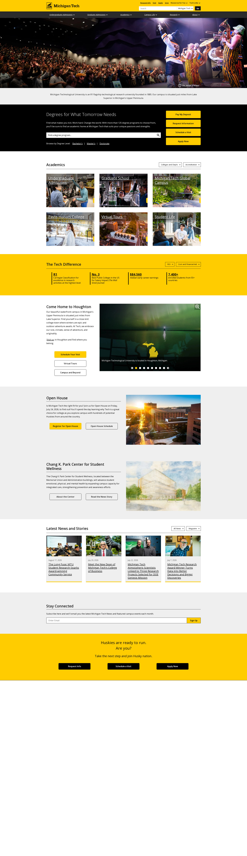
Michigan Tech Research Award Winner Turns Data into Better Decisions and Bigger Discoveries (182, 571)
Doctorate (104, 143)
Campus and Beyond (70, 372)
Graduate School (115, 178)
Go (198, 8)
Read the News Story (101, 496)
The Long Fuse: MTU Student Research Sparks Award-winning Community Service (63, 569)
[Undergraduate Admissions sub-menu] (74, 15)
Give (167, 3)
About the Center (65, 496)
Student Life (165, 216)
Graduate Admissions (96, 14)
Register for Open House (65, 426)
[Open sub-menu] (186, 3)
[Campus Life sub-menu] (156, 15)
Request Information (183, 123)
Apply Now (183, 141)
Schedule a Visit (183, 132)
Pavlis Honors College (66, 216)
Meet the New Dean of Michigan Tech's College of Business (102, 568)
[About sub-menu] (199, 15)
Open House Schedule (102, 426)
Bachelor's (77, 143)
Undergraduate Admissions (61, 14)
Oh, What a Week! (190, 85)
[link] (132, 368)
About (195, 14)
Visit (154, 3)
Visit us (50, 339)
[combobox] (103, 135)
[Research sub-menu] (179, 15)
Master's (91, 143)
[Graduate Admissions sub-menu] (107, 15)
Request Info (145, 3)
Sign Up (193, 620)
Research (174, 14)
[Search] (158, 135)
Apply (160, 3)
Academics (125, 14)
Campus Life (149, 14)
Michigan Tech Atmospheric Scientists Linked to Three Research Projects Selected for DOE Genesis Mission (143, 571)
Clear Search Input (175, 8)
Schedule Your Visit (70, 354)
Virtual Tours (112, 216)
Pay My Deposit (183, 114)
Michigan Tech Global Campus (172, 180)
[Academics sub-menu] (131, 15)
